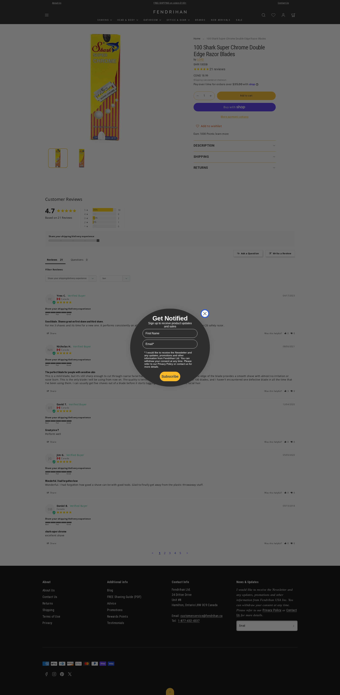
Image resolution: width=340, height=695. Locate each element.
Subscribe (170, 376)
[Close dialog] (204, 313)
